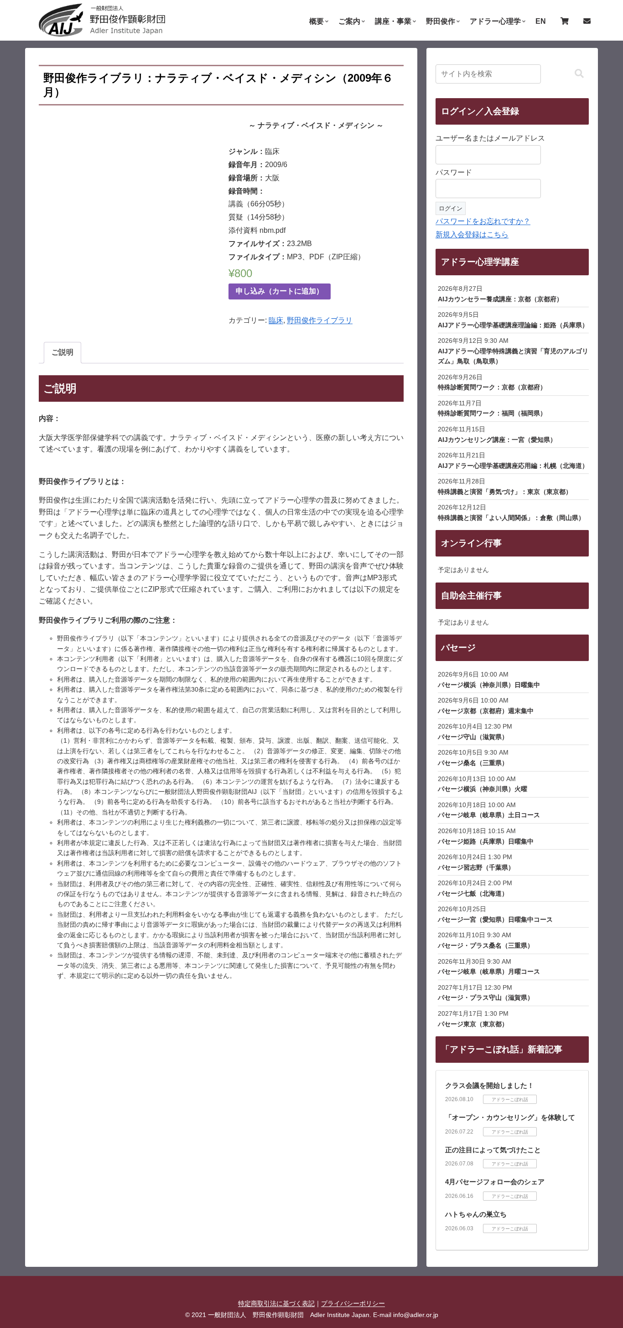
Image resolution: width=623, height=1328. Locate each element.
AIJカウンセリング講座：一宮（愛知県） (497, 439)
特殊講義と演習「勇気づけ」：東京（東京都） (505, 491)
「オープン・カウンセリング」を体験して (510, 1117)
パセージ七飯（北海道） (473, 893)
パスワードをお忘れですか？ (483, 221)
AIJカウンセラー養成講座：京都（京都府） (500, 299)
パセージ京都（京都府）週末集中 (486, 710)
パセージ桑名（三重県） (473, 762)
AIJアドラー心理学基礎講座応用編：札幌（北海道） (513, 465)
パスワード (454, 172)
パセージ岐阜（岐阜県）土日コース (489, 815)
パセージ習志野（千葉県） (476, 867)
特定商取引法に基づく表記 (276, 1303)
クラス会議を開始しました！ (489, 1085)
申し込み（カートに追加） (279, 291)
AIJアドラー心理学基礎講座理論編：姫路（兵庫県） (513, 325)
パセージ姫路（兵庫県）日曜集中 (486, 841)
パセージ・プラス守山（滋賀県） (486, 997)
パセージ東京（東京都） (473, 1024)
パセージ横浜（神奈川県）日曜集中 (489, 684)
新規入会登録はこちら (472, 234)
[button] (579, 73)
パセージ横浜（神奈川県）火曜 (482, 789)
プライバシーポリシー (353, 1303)
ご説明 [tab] (62, 352)
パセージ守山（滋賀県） (473, 736)
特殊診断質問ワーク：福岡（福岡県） (492, 413)
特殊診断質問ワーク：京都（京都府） (492, 387)
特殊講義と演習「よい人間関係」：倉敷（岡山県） (511, 517)
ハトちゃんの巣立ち (476, 1214)
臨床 (276, 320)
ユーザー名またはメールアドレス (490, 138)
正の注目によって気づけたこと (493, 1150)
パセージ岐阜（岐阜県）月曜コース (489, 971)
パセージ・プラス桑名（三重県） (486, 945)
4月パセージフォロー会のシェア (495, 1182)
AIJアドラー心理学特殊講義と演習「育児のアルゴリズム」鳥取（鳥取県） (513, 356)
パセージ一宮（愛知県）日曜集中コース (495, 919)
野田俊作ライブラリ (320, 320)
